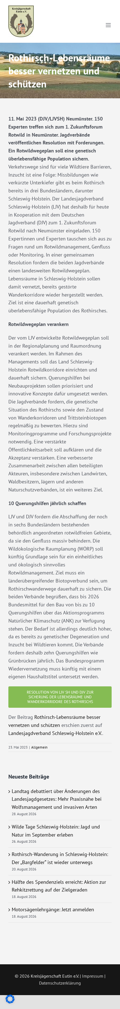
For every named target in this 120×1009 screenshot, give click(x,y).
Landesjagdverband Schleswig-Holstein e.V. (55, 733)
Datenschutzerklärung (60, 983)
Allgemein (39, 747)
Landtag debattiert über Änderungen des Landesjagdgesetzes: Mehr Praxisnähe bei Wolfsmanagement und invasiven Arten (57, 799)
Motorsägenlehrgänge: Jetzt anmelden (53, 909)
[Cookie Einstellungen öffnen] (10, 1001)
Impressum (92, 976)
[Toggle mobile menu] (109, 25)
